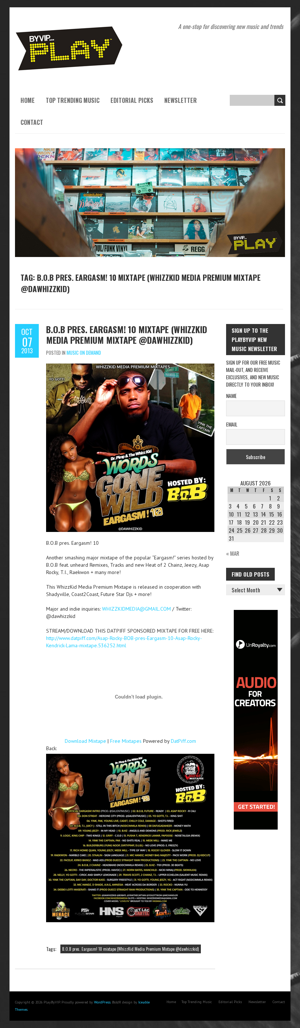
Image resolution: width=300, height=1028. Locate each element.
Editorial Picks (131, 100)
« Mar (232, 553)
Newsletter (180, 100)
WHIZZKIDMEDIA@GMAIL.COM (136, 609)
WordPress (102, 1002)
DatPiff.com (183, 741)
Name (231, 395)
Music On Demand (84, 352)
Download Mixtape (85, 741)
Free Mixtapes (126, 741)
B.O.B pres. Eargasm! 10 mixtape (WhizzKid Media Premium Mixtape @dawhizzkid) (126, 334)
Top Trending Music (73, 100)
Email (231, 424)
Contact (31, 122)
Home (27, 100)
